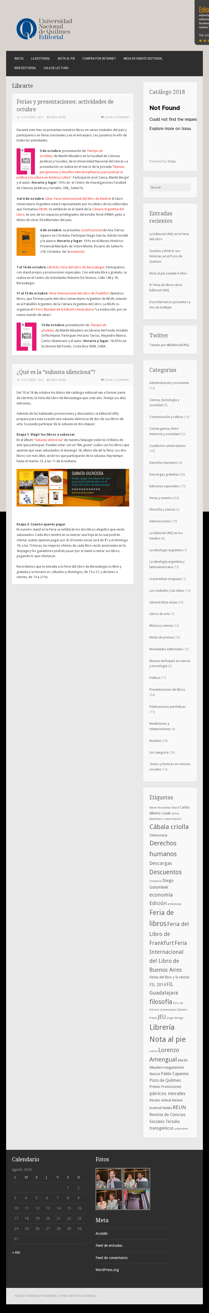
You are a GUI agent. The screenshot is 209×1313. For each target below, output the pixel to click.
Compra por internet (99, 58)
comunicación (172, 819)
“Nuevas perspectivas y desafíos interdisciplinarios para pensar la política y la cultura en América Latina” (71, 172)
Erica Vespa (58, 117)
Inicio (19, 58)
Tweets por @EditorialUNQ (169, 345)
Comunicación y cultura (166, 417)
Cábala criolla (169, 827)
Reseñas (155, 741)
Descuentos (165, 872)
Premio (154, 1087)
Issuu (172, 161)
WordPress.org (107, 1270)
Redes (167, 1108)
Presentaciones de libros (167, 689)
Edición (158, 903)
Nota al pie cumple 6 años (168, 273)
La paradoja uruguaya (165, 579)
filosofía (160, 1002)
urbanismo (181, 1128)
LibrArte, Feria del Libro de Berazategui (75, 267)
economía (161, 895)
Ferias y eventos (161, 498)
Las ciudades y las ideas (166, 590)
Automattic (88, 1296)
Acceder (102, 1233)
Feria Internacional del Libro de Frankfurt (79, 293)
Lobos (153, 1051)
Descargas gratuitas (164, 474)
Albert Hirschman (160, 807)
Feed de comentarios (112, 1258)
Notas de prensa (161, 637)
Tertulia (172, 1121)
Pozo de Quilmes (165, 1080)
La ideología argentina (165, 550)
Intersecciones (160, 521)
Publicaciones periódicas (167, 707)
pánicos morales (167, 1093)
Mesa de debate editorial (143, 58)
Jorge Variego (175, 1018)
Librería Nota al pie (163, 602)
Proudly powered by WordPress (35, 1296)
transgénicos (161, 1128)
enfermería (174, 904)
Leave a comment (117, 117)
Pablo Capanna (175, 1073)
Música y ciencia (161, 625)
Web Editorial (25, 68)
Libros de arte (159, 614)
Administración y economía (169, 383)
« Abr (16, 1252)
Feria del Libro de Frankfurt (169, 933)
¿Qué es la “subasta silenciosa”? (56, 372)
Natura (154, 1074)
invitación (78, 251)
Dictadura (155, 881)
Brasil (175, 807)
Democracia (158, 835)
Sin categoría (158, 752)
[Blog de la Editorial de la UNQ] (53, 42)
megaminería (174, 1067)
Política (154, 678)
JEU (162, 1017)
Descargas (160, 863)
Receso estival (160, 1100)
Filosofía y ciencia (162, 509)
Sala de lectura (56, 68)
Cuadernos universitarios (167, 446)
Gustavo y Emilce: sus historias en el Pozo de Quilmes (165, 256)
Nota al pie (66, 58)
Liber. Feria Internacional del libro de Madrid (78, 199)
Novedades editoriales (165, 649)
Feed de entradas (109, 1245)
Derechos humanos (163, 463)
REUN (43, 209)
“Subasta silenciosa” (48, 440)
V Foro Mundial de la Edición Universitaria (64, 309)
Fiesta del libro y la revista (169, 977)
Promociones (171, 1087)
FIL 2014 (157, 984)
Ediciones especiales (164, 486)
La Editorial (40, 58)
